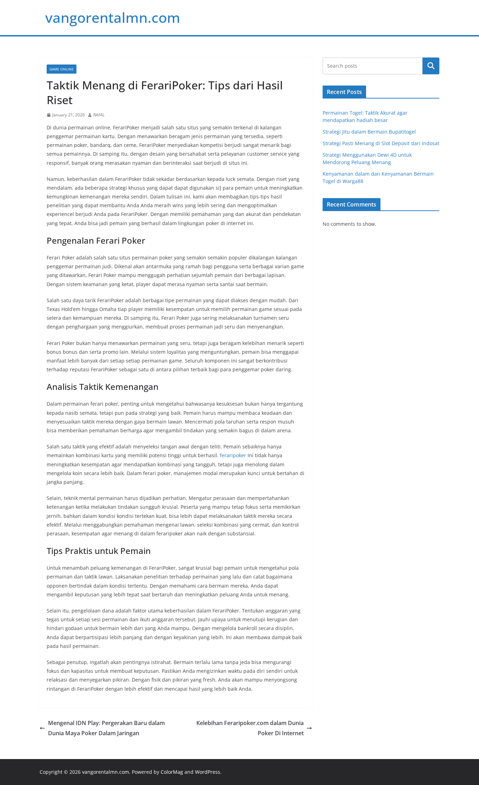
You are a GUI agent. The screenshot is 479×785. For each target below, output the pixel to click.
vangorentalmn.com (112, 17)
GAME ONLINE (61, 69)
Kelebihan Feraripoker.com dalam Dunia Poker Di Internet (250, 728)
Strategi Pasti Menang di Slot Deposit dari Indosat (381, 143)
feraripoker (233, 455)
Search (431, 66)
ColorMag (172, 772)
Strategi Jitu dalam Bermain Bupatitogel (369, 131)
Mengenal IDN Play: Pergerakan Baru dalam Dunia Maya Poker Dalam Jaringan (106, 728)
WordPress (207, 772)
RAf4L (98, 115)
